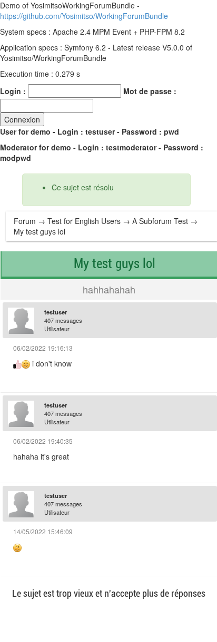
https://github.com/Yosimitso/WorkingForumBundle (84, 16)
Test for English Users (84, 221)
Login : (13, 91)
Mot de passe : (149, 91)
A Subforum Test (160, 221)
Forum (25, 221)
